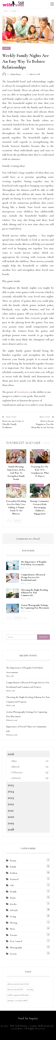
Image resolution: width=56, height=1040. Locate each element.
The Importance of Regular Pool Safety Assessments (34, 563)
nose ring (30, 989)
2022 (11, 804)
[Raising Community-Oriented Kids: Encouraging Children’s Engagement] (40, 491)
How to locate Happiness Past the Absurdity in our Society (42, 424)
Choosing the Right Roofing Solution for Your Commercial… (34, 593)
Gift (12, 885)
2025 (11, 785)
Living (13, 916)
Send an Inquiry (28, 1018)
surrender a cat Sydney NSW (17, 1001)
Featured (14, 879)
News (12, 928)
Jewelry (13, 904)
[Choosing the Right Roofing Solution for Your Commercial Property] (12, 593)
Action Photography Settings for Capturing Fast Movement (35, 606)
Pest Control (16, 941)
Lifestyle (14, 910)
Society (13, 953)
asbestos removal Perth (15, 989)
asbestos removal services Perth (18, 984)
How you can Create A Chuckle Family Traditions (13, 424)
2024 (11, 791)
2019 (11, 823)
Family (6, 48)
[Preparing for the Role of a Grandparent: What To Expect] (40, 456)
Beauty (13, 860)
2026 (11, 754)
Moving (13, 922)
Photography (16, 947)
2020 (11, 816)
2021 (11, 810)
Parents (13, 935)
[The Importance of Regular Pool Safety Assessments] (12, 565)
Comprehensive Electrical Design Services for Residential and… (33, 577)
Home (13, 897)
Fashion (13, 873)
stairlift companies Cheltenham (18, 995)
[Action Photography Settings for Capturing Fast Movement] (12, 608)
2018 (11, 829)
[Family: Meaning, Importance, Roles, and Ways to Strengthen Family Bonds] (16, 456)
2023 (11, 797)
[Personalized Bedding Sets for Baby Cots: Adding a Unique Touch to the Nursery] (16, 491)
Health (13, 891)
